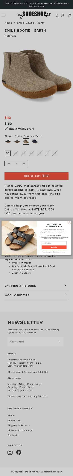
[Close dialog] (69, 222)
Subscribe (54, 247)
